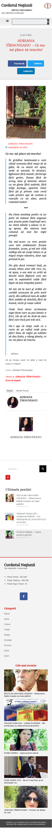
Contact (9, 822)
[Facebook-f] (24, 596)
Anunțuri (7, 645)
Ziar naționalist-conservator (12, 13)
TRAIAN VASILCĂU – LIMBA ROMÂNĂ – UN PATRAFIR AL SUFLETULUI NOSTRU (31, 518)
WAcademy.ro (39, 824)
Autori (6, 656)
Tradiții (7, 629)
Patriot (6, 614)
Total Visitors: (14, 580)
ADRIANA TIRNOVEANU (29, 398)
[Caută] (48, 22)
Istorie (6, 619)
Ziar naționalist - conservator (16, 568)
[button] (7, 21)
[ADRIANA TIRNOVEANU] (12, 402)
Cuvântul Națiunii (16, 5)
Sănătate (8, 640)
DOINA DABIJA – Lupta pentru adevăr (28, 533)
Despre (10, 391)
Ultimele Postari (22, 391)
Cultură (26, 35)
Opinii (6, 650)
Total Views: (13, 577)
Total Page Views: (16, 583)
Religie (7, 635)
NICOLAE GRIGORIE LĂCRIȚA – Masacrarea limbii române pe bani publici (28, 499)
